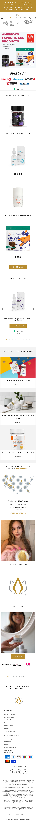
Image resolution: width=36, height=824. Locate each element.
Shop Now (18, 656)
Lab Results (8, 723)
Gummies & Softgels (18, 134)
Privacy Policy (8, 725)
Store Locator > (18, 513)
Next (33, 309)
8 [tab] (27, 340)
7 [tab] (24, 340)
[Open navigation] (2, 18)
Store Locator (8, 750)
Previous (3, 309)
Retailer (18, 815)
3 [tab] (12, 340)
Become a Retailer (10, 714)
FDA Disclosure (9, 717)
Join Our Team (8, 720)
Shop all (18, 267)
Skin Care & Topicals (18, 215)
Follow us (18, 468)
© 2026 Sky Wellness (12, 819)
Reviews (6, 728)
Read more (18, 385)
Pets (18, 257)
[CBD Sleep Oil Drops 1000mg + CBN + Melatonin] (18, 302)
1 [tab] (6, 340)
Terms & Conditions (10, 731)
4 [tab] (15, 340)
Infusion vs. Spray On (18, 381)
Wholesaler (24, 815)
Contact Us (7, 741)
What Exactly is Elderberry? (18, 453)
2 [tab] (9, 340)
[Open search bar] (30, 18)
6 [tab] (21, 340)
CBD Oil (18, 174)
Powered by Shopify (24, 819)
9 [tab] (30, 340)
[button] (24, 65)
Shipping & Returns (10, 747)
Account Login (8, 739)
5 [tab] (18, 340)
